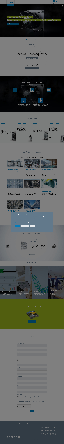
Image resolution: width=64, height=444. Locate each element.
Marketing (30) (37, 222)
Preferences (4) (25, 222)
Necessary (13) (18, 222)
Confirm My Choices (25, 225)
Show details (31, 229)
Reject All (32, 225)
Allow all (17, 225)
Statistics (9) (31, 222)
